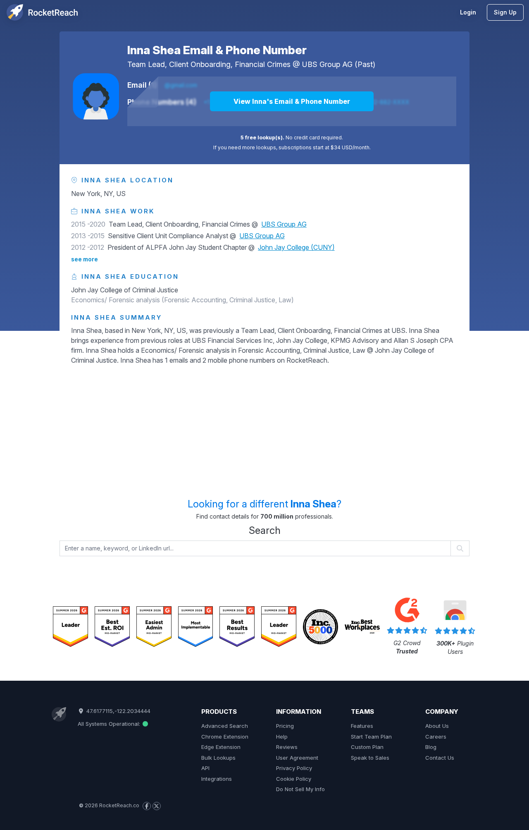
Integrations (216, 778)
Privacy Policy (294, 768)
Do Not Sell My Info (300, 789)
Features (362, 725)
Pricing (285, 725)
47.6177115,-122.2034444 (117, 711)
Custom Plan (367, 747)
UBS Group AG (327, 64)
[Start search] (460, 548)
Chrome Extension (224, 736)
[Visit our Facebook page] (147, 806)
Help (282, 736)
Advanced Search (224, 725)
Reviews (287, 747)
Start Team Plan (371, 736)
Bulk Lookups (218, 757)
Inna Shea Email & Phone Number (217, 50)
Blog (430, 747)
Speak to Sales (370, 757)
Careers (435, 736)
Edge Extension (221, 747)
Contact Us (439, 757)
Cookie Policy (293, 778)
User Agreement (297, 757)
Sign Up (505, 12)
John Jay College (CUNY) (296, 247)
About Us (437, 725)
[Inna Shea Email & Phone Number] (96, 96)
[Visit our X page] (157, 806)
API (205, 768)
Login (468, 12)
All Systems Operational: (110, 723)
